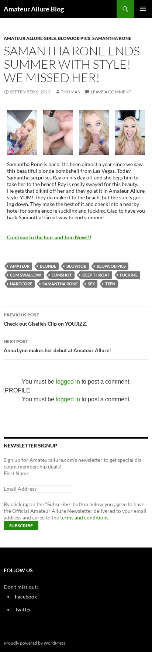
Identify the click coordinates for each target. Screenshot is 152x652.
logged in (68, 381)
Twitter (23, 609)
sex (91, 283)
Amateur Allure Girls (30, 38)
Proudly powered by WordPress (34, 643)
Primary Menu (143, 9)
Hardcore (21, 283)
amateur (20, 266)
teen (110, 283)
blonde (48, 266)
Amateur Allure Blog (34, 9)
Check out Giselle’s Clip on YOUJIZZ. (45, 319)
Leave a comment (111, 92)
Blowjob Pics (74, 38)
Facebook (26, 596)
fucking (129, 274)
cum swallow (25, 274)
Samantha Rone (111, 38)
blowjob (76, 266)
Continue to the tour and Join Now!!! (49, 237)
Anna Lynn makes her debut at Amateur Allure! (57, 346)
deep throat (96, 274)
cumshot (62, 274)
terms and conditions (84, 517)
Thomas (70, 92)
